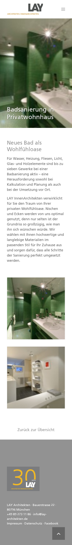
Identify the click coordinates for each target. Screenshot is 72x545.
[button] (63, 9)
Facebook (51, 523)
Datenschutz (33, 523)
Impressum (14, 523)
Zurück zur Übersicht (36, 430)
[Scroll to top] (58, 533)
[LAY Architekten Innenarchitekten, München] (25, 9)
